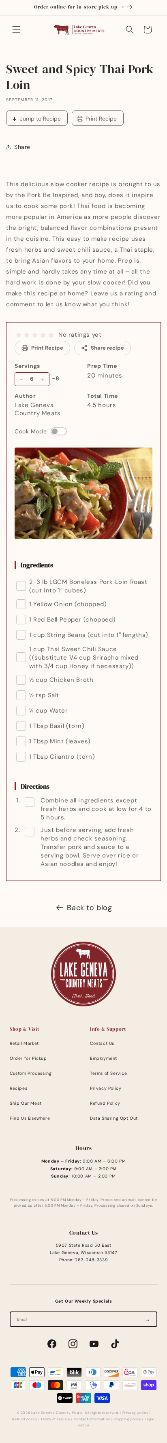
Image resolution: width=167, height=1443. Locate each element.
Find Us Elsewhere (30, 1118)
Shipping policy (127, 1419)
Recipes (18, 1088)
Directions (35, 786)
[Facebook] (52, 1344)
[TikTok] (115, 1344)
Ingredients (37, 564)
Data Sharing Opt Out (114, 1118)
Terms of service (56, 1419)
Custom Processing (30, 1073)
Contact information (92, 1419)
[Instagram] (73, 1344)
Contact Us (102, 1043)
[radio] (19, 335)
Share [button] (22, 147)
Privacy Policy (105, 1088)
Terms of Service (108, 1073)
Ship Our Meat (26, 1103)
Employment (103, 1058)
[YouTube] (94, 1344)
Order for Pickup (28, 1058)
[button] (16, 29)
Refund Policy (105, 1103)
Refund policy (24, 1419)
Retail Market (24, 1043)
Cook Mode (31, 431)
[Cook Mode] (59, 431)
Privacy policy (135, 1413)
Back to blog (89, 907)
